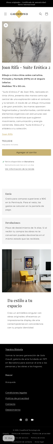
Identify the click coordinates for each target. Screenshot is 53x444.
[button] (5, 14)
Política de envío (38, 438)
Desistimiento (13, 409)
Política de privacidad (17, 398)
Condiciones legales (16, 392)
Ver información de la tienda (19, 169)
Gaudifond (23, 430)
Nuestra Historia (14, 349)
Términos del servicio (19, 438)
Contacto (10, 404)
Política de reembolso (21, 433)
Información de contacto (22, 442)
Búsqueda (10, 382)
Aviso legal (39, 442)
